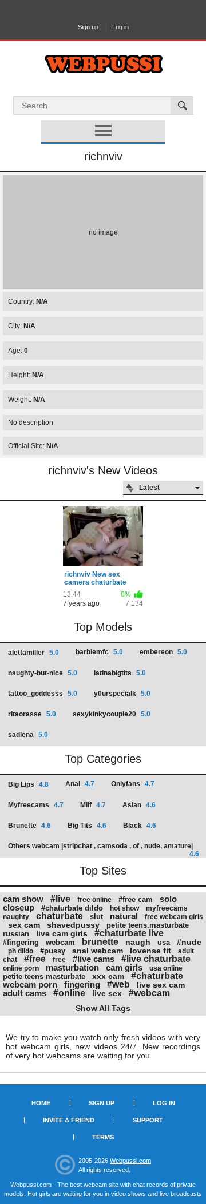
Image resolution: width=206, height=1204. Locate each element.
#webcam (149, 993)
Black (139, 825)
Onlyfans (132, 784)
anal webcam (97, 950)
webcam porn (30, 984)
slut (96, 916)
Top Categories (103, 758)
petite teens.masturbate (147, 925)
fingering (82, 984)
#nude (189, 942)
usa (163, 942)
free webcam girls (174, 917)
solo (168, 899)
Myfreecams (36, 805)
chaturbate (59, 916)
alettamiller (33, 653)
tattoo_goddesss (42, 694)
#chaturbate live (129, 933)
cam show (23, 899)
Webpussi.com (130, 1160)
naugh (137, 942)
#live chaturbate (156, 959)
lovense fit (150, 950)
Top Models (103, 627)
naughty (16, 917)
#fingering (21, 942)
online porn (21, 968)
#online (69, 993)
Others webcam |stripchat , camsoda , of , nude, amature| (103, 849)
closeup (18, 907)
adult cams (24, 993)
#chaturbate (157, 976)
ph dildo (20, 951)
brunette (100, 942)
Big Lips (28, 784)
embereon (163, 652)
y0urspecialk (122, 694)
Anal (79, 784)
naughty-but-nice (42, 673)
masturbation (72, 967)
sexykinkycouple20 (111, 714)
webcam (60, 942)
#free (35, 959)
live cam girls (62, 933)
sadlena (28, 735)
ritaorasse (32, 714)
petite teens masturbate (44, 976)
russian (16, 933)
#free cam (135, 899)
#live (60, 899)
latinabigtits (120, 673)
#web (118, 984)
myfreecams (167, 908)
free (59, 960)
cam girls (124, 967)
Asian (139, 805)
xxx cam (108, 976)
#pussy (52, 951)
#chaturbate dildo (72, 908)
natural (124, 916)
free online (94, 900)
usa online (166, 968)
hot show (124, 908)
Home (40, 1103)
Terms (103, 1137)
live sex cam (161, 984)
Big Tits (87, 825)
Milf (93, 805)
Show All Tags (103, 1008)
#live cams (93, 959)
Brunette (29, 825)
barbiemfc (99, 652)
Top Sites (103, 870)
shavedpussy (73, 924)
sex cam (24, 924)
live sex (107, 993)
